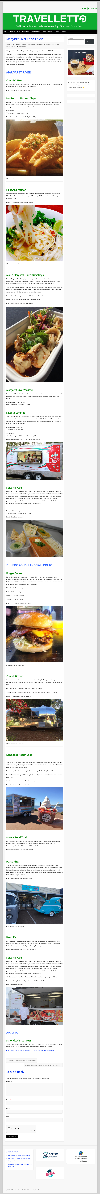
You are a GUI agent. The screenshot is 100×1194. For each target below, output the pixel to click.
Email (8, 1108)
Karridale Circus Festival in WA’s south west (21, 1060)
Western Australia (10, 46)
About (57, 31)
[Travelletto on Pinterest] (88, 8)
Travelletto (11, 44)
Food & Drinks (35, 31)
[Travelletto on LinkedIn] (93, 8)
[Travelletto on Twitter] (85, 8)
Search (70, 38)
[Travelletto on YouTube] (90, 8)
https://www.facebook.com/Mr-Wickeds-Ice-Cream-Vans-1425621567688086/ (30, 1050)
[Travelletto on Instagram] (96, 8)
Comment (9, 1081)
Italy (18, 31)
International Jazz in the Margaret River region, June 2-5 (43, 1065)
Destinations (25, 31)
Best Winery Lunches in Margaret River (19, 1155)
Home (5, 31)
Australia (12, 31)
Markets (56, 44)
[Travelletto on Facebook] (82, 8)
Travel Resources (47, 31)
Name (8, 1100)
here (89, 85)
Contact (63, 31)
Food (44, 44)
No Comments (22, 46)
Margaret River (50, 44)
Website (8, 1117)
